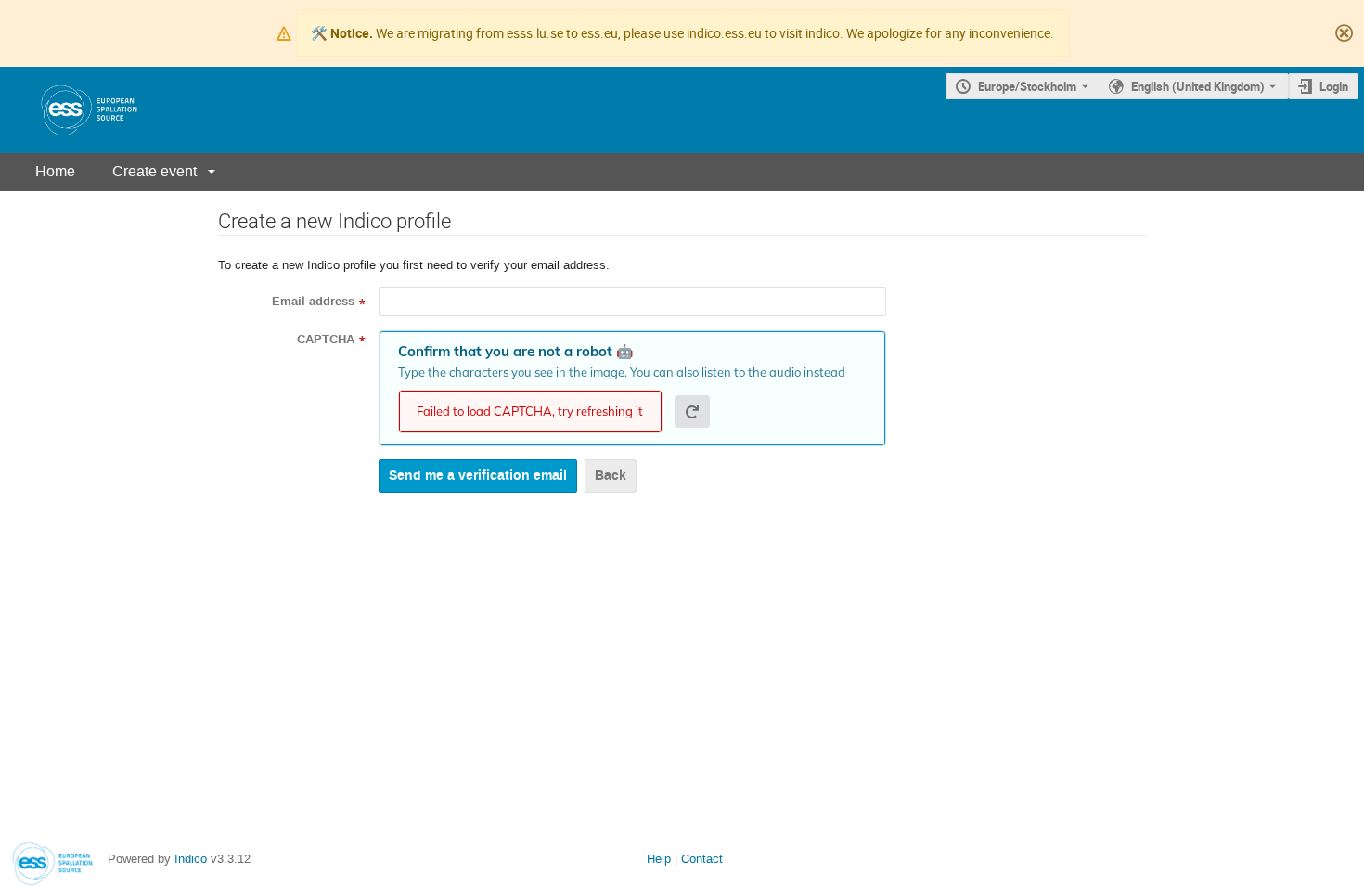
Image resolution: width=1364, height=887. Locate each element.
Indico (190, 859)
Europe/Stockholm (1027, 86)
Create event (154, 171)
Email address (313, 301)
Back (610, 475)
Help (659, 859)
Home (55, 171)
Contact (702, 859)
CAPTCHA (325, 339)
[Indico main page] (70, 110)
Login (1333, 86)
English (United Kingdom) (1198, 86)
